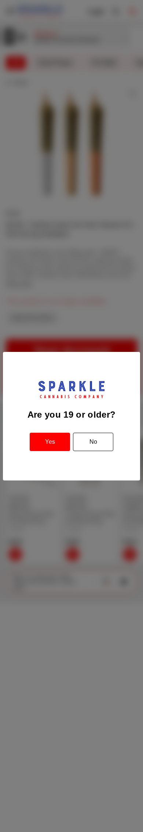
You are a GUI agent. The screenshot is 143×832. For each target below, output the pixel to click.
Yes (50, 442)
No (93, 442)
